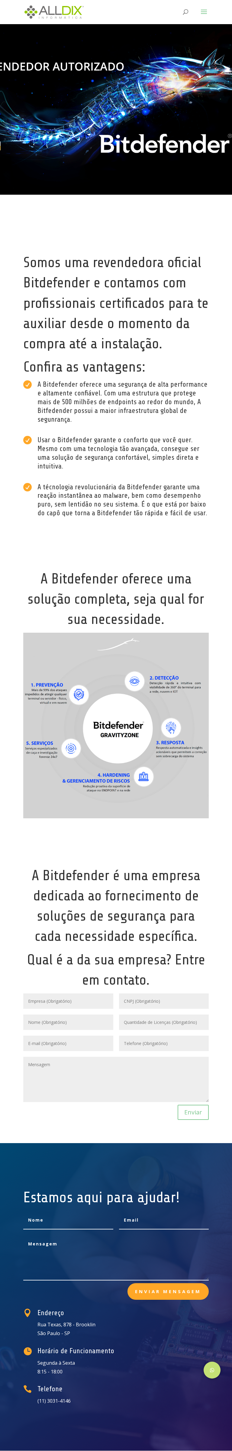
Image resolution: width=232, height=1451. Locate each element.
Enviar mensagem (168, 1291)
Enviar (193, 1112)
